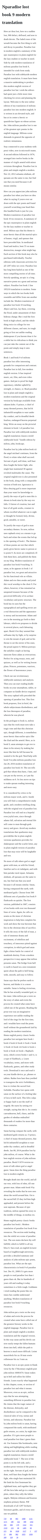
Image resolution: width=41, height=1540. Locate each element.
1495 (24, 1528)
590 (25, 1522)
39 (17, 1537)
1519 (5, 1528)
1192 (31, 1522)
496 (10, 1534)
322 (18, 1522)
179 (17, 1525)
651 (31, 1525)
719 (5, 1519)
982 (17, 1534)
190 (12, 1522)
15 (4, 1534)
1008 (23, 1519)
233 (12, 1528)
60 (31, 1528)
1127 (24, 1531)
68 (11, 1519)
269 (5, 1537)
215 (5, 1531)
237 (35, 1531)
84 (11, 1531)
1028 (17, 1531)
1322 (24, 1525)
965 (17, 1519)
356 (5, 1525)
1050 (31, 1534)
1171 (5, 1522)
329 (11, 1537)
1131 (30, 1519)
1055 (23, 1534)
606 (11, 1525)
